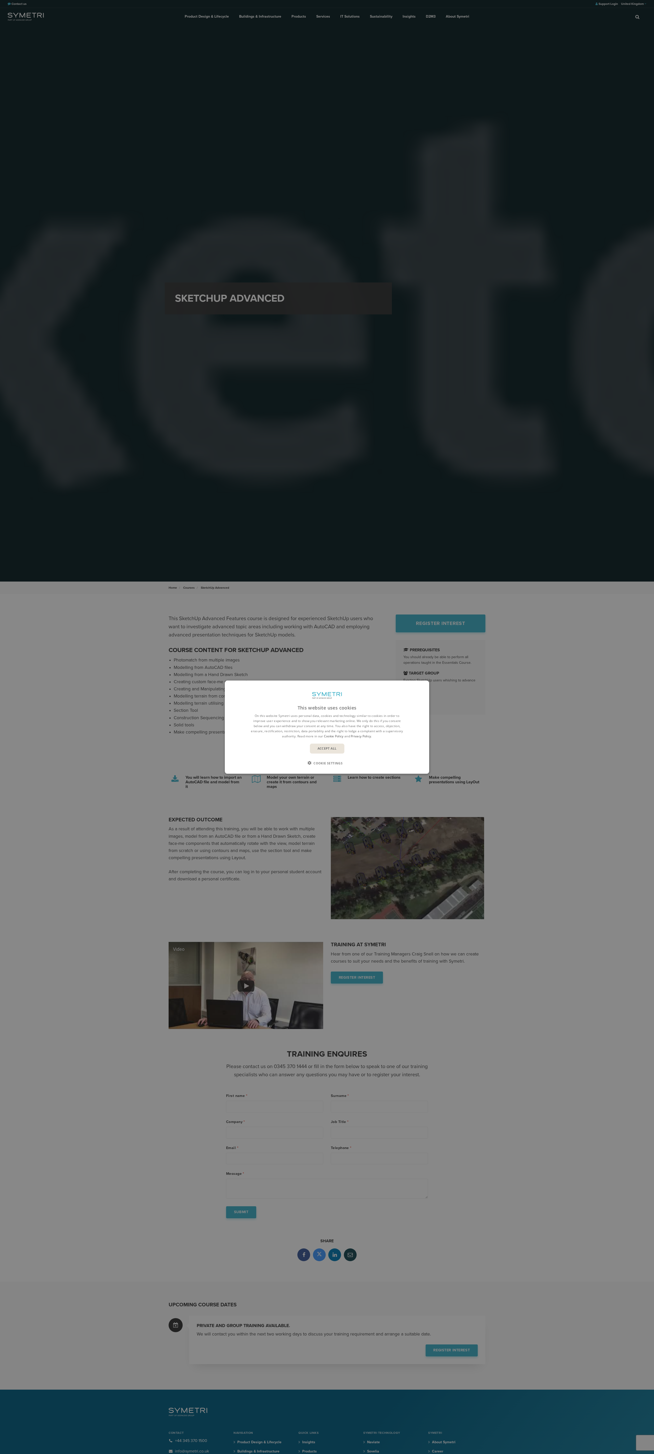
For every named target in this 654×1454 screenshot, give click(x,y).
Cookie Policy (334, 736)
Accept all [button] (327, 748)
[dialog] (327, 727)
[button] (327, 763)
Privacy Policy (361, 736)
